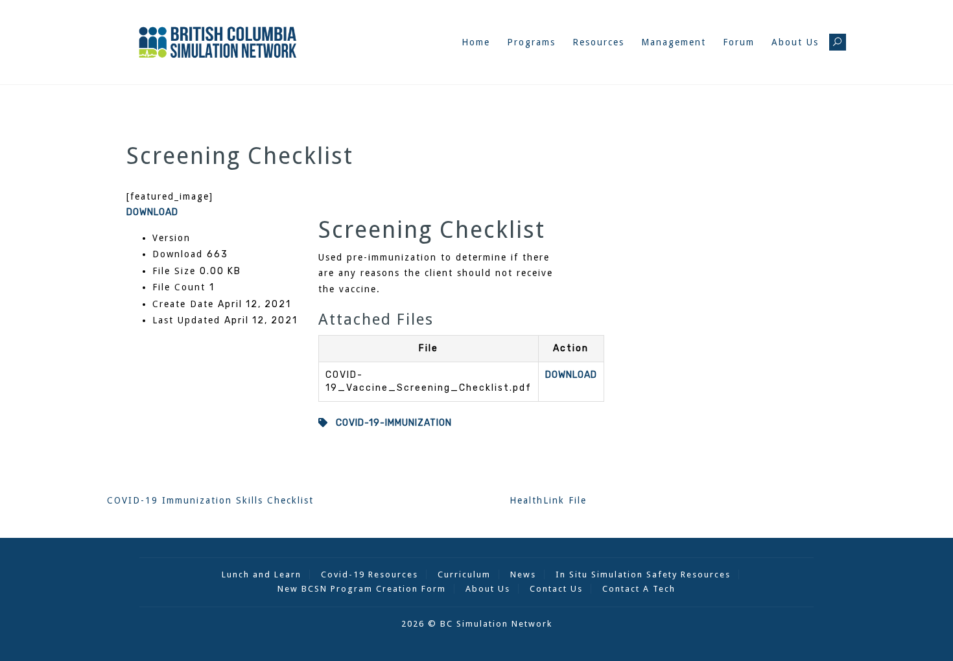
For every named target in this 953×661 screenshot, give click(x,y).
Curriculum (464, 574)
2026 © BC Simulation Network (476, 624)
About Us (795, 42)
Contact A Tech (639, 589)
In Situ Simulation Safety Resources (643, 574)
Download (152, 212)
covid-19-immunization (390, 422)
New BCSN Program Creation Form (361, 589)
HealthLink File (548, 500)
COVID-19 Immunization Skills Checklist (210, 500)
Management (673, 42)
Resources (598, 42)
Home (476, 42)
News (523, 574)
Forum (739, 42)
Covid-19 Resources (369, 574)
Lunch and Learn (261, 574)
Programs (531, 42)
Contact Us (556, 589)
